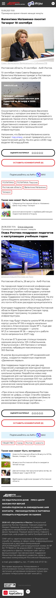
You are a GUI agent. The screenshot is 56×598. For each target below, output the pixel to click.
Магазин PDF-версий (13, 504)
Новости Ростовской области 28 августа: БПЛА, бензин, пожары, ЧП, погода (32, 455)
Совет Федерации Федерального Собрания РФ (24, 63)
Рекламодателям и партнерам (32, 511)
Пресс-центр (38, 500)
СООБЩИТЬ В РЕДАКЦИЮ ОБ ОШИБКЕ (21, 514)
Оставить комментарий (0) (28, 163)
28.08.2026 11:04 (8, 227)
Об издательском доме (15, 500)
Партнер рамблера (24, 585)
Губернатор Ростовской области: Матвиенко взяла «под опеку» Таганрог (31, 204)
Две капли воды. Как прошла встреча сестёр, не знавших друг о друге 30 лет (32, 472)
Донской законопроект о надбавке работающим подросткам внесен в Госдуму (32, 213)
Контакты (7, 511)
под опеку (17, 137)
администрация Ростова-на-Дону (17, 277)
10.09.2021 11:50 (8, 10)
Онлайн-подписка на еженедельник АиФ (25, 507)
